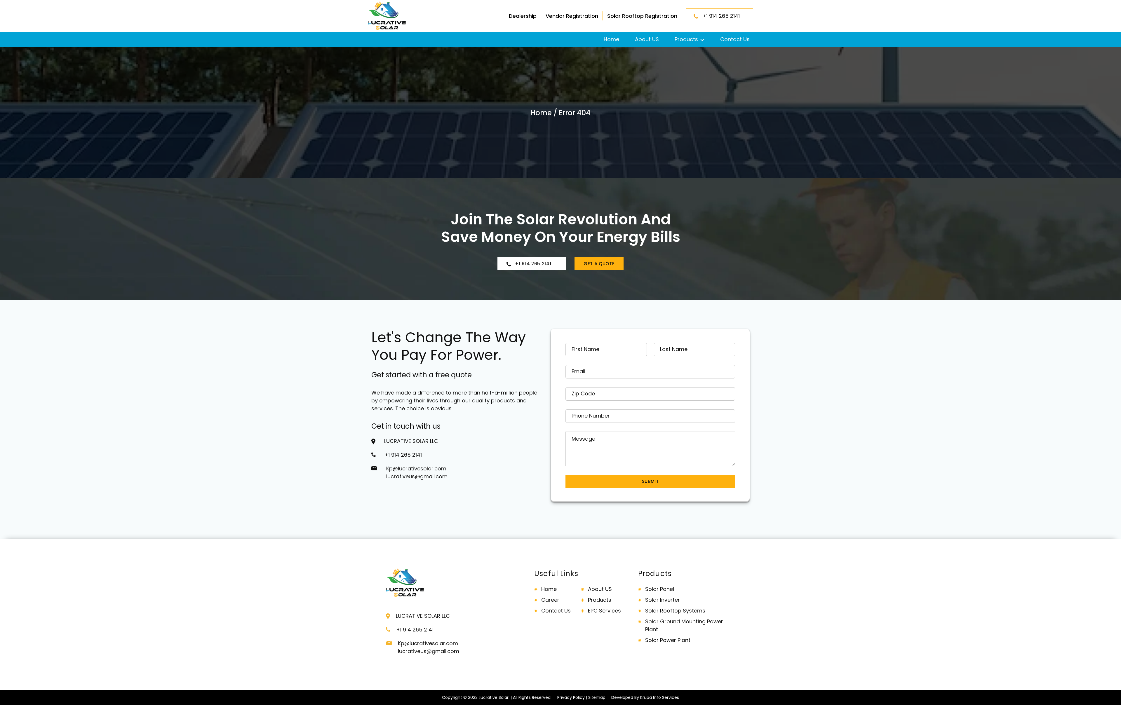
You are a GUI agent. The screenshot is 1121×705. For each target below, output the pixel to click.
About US (647, 39)
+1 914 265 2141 (723, 16)
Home (611, 39)
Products (686, 39)
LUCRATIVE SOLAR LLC (411, 441)
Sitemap (596, 697)
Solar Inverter (662, 599)
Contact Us (735, 39)
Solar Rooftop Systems (675, 610)
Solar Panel (659, 589)
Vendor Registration (572, 16)
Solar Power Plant (667, 640)
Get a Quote (599, 264)
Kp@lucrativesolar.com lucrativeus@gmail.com (417, 472)
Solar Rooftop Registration (642, 16)
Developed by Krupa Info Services (645, 697)
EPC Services (604, 610)
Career (550, 599)
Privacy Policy (571, 697)
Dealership (523, 16)
